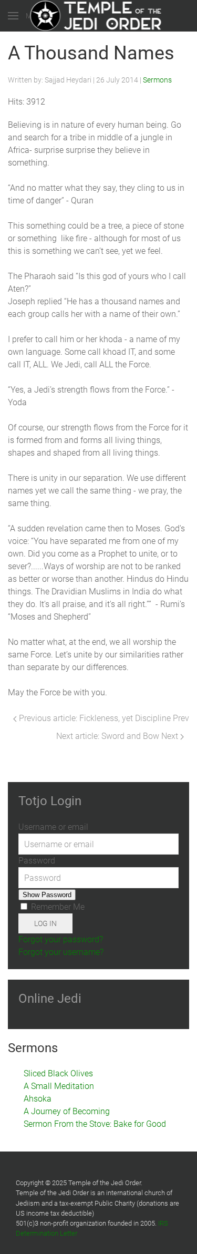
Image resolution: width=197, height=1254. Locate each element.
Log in (45, 923)
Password (36, 861)
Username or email (53, 827)
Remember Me (57, 907)
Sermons (157, 80)
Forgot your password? (60, 939)
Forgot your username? (60, 952)
